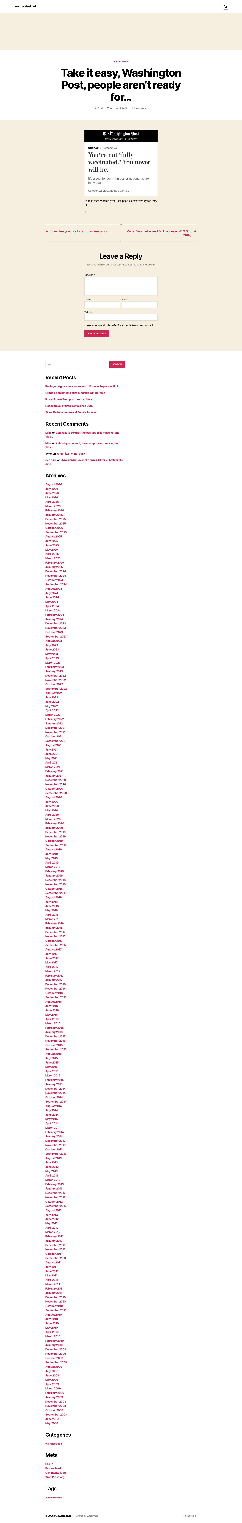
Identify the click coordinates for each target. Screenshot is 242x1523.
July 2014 (51, 1110)
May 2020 (51, 810)
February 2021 (54, 771)
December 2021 (55, 727)
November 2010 (55, 1301)
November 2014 (55, 1092)
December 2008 (55, 1401)
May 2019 (51, 858)
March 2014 (52, 1127)
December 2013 (55, 1140)
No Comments (140, 108)
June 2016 (52, 1010)
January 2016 (54, 1032)
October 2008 (54, 1410)
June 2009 (52, 1375)
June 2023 (52, 649)
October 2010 (54, 1306)
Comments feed (55, 1472)
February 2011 (54, 1288)
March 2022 (52, 714)
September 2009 (56, 1362)
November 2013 (55, 1145)
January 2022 (54, 723)
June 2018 (52, 906)
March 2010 (52, 1336)
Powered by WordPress (86, 1516)
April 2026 (52, 501)
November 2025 (55, 523)
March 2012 (52, 1232)
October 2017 (54, 940)
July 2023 (51, 645)
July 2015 (51, 1058)
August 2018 (53, 897)
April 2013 (51, 1175)
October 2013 (54, 1149)
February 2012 (54, 1236)
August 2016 (53, 1001)
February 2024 (54, 614)
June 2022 (52, 701)
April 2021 (51, 762)
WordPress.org (55, 1477)
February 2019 (54, 871)
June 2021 (52, 753)
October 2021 (54, 736)
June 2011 (51, 1271)
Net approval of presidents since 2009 (69, 405)
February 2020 (54, 823)
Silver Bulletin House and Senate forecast (71, 412)
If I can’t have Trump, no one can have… (69, 399)
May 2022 (51, 706)
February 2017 (54, 975)
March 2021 (52, 767)
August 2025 (53, 536)
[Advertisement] (121, 31)
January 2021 (54, 775)
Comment (89, 275)
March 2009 (53, 1388)
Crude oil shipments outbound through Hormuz (75, 392)
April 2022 (52, 710)
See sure (51, 460)
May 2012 (51, 1223)
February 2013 (54, 1184)
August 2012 (53, 1210)
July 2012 (51, 1214)
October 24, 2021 (118, 108)
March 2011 (52, 1284)
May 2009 (51, 1379)
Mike (48, 432)
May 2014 (51, 1119)
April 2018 (51, 914)
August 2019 (53, 849)
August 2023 (53, 640)
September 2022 (56, 688)
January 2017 (54, 979)
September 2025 (56, 532)
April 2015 (51, 1071)
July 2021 (51, 749)
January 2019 (54, 875)
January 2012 (54, 1240)
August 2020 (53, 797)
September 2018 (56, 893)
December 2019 (55, 832)
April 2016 (51, 1019)
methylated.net (25, 6)
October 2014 (54, 1097)
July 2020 (51, 801)
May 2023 (51, 654)
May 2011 (51, 1275)
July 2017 (51, 953)
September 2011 (55, 1258)
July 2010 (51, 1319)
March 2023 (52, 662)
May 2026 (51, 497)
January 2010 (54, 1345)
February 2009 (54, 1392)
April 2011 (51, 1279)
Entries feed (53, 1468)
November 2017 (55, 936)
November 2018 (55, 884)
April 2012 (51, 1227)
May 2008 (51, 1423)
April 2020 (52, 814)
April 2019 (51, 862)
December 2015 (55, 1036)
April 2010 (51, 1332)
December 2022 (55, 675)
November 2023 (55, 627)
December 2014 (55, 1088)
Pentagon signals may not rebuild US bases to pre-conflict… (82, 386)
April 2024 (52, 606)
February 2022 (54, 719)
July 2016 (51, 1006)
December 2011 (55, 1245)
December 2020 (55, 780)
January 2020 (54, 827)
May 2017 (51, 962)
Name (87, 300)
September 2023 (56, 636)
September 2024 (56, 584)
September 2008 (56, 1414)
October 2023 (54, 632)
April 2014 (51, 1123)
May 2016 (51, 1014)
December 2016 (55, 984)
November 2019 (55, 836)
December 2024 (55, 571)
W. (102, 108)
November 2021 (55, 732)
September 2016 (56, 997)
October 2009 (54, 1358)
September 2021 (55, 740)
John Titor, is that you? (70, 453)
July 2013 (51, 1162)
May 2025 (51, 549)
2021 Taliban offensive (54, 1497)
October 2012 (54, 1201)
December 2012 (55, 1193)
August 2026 (53, 484)
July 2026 (51, 488)
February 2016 (54, 1027)
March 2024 (52, 610)
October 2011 (53, 1253)
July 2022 (51, 697)
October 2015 (54, 1045)
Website (88, 312)
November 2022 (55, 680)
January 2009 (54, 1397)
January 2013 (54, 1188)
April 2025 (52, 554)
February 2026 (54, 510)
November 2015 (55, 1040)
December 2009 (55, 1349)
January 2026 (54, 514)
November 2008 (55, 1405)
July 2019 (51, 853)
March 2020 (52, 819)
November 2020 (55, 784)
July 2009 (51, 1371)
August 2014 (53, 1106)
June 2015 (52, 1062)
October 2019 (54, 840)
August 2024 (53, 588)
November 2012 (55, 1197)
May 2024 (51, 601)
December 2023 (55, 623)
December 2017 (55, 932)
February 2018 (54, 923)
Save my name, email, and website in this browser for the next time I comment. (120, 325)
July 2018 (51, 901)
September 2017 (55, 945)
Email (125, 300)
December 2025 (55, 519)
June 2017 (52, 958)
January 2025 (54, 567)
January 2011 (53, 1292)
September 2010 (56, 1310)
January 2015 (54, 1084)
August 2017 (53, 949)
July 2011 (51, 1266)
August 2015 (53, 1053)
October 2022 (54, 684)
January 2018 (54, 927)
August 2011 (53, 1262)
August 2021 (53, 745)
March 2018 (52, 919)
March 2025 (52, 558)
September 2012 (55, 1206)
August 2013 (53, 1158)
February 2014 (54, 1132)
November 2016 (55, 988)
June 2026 (52, 493)
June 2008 (52, 1419)
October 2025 (54, 527)
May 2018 (51, 910)
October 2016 (54, 993)
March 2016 (52, 1023)
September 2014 (56, 1101)
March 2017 (52, 971)
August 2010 (53, 1314)
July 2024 (51, 593)
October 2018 (54, 888)
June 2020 (52, 806)
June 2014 (52, 1114)
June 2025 (52, 545)
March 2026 (52, 506)
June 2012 (52, 1219)
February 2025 (54, 562)
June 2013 (52, 1166)
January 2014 (54, 1136)
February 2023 (54, 667)
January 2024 (54, 619)
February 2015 (54, 1080)
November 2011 (55, 1249)
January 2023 (54, 671)
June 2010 (52, 1323)
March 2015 (52, 1075)
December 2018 (55, 880)
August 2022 (53, 693)
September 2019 (56, 845)
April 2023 (52, 658)
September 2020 (56, 793)
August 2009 (53, 1366)
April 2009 (52, 1384)
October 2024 (54, 580)
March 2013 (52, 1179)
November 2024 (55, 575)
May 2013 (51, 1171)
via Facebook (121, 61)
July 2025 (51, 541)
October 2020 (54, 788)
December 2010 (55, 1297)
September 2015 (55, 1049)
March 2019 (52, 866)
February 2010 (54, 1340)
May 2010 (51, 1327)
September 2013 (55, 1153)
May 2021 (51, 758)
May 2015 (51, 1066)
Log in (49, 1464)
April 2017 (51, 967)
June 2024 (52, 597)
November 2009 (55, 1353)
